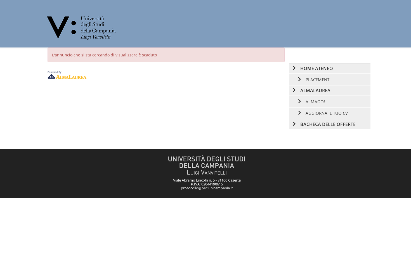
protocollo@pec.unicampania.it (207, 187)
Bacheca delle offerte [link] (328, 124)
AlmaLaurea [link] (315, 90)
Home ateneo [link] (316, 68)
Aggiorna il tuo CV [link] (327, 113)
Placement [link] (317, 79)
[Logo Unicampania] (82, 27)
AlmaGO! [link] (315, 101)
